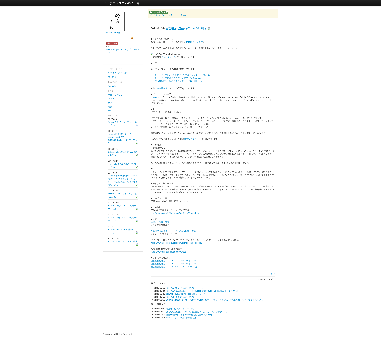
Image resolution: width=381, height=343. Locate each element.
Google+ (118, 32)
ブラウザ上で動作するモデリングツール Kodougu (177, 77)
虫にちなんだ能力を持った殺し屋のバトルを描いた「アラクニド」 (197, 311)
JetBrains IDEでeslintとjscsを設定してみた (186, 293)
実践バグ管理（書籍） (161, 221)
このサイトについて (117, 72)
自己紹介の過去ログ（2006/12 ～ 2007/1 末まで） (174, 266)
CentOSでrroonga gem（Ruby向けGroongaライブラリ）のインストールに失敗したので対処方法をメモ (122, 180)
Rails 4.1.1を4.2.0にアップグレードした (184, 296)
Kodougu (155, 97)
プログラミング (115, 94)
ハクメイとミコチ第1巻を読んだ (181, 317)
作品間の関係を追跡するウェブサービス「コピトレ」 (179, 80)
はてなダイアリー (192, 138)
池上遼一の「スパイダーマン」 (180, 308)
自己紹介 (112, 76)
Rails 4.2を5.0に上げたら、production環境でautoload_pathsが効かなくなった (122, 138)
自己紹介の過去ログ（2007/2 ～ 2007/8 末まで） (174, 263)
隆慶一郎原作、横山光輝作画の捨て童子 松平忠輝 (189, 314)
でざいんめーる (168, 57)
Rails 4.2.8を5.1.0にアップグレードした (184, 287)
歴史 (110, 102)
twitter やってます (194, 41)
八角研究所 (162, 88)
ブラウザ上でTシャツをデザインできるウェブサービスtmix (182, 74)
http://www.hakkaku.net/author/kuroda (168, 251)
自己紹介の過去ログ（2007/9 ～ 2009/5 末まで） (174, 260)
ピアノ (111, 98)
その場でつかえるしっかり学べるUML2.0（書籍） (174, 230)
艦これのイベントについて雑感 (122, 241)
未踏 (110, 110)
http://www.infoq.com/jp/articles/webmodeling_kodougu (176, 242)
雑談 (110, 106)
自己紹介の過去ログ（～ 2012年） (186, 28)
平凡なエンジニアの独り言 (121, 3)
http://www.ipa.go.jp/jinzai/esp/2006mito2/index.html (175, 213)
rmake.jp (112, 85)
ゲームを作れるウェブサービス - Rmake (168, 15)
